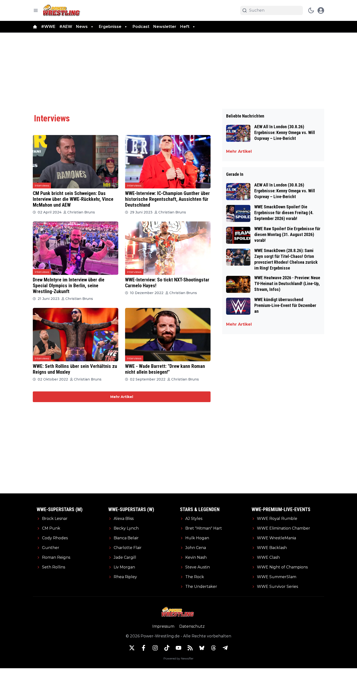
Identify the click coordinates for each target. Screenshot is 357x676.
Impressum (163, 626)
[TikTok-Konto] (167, 648)
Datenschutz (192, 626)
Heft (184, 26)
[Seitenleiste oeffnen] (36, 10)
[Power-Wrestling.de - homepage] (62, 10)
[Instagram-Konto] (155, 648)
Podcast (141, 26)
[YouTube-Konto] (178, 648)
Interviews (42, 185)
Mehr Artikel (121, 397)
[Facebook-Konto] (143, 648)
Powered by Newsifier (178, 658)
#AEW (65, 26)
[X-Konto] (132, 648)
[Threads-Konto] (213, 648)
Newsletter (164, 26)
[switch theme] (311, 10)
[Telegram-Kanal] (225, 648)
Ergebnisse (110, 26)
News (82, 26)
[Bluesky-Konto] (202, 648)
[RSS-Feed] (190, 648)
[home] (35, 27)
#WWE (48, 26)
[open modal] (320, 10)
